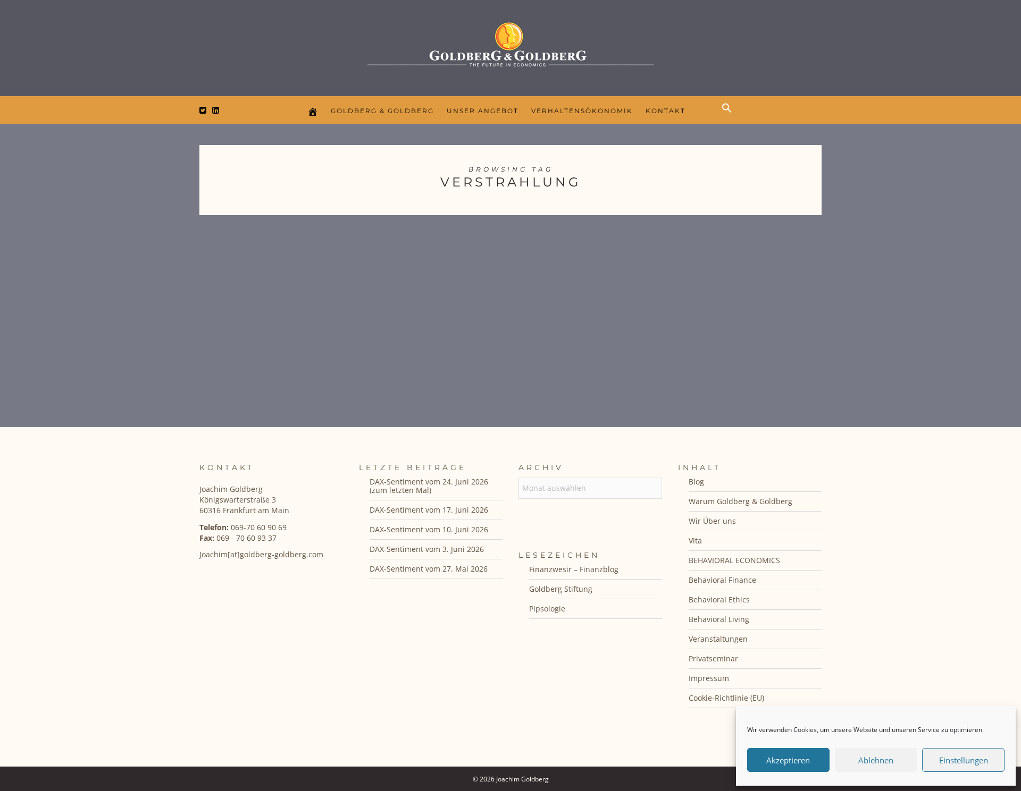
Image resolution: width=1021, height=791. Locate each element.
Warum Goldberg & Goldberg (740, 501)
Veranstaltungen (718, 639)
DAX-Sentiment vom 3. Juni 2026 (427, 549)
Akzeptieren (788, 760)
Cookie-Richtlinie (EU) (726, 698)
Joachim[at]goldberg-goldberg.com (261, 554)
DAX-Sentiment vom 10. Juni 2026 (429, 529)
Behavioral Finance (722, 580)
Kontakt (665, 111)
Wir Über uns (712, 521)
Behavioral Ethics (719, 599)
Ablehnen (875, 760)
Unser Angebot (482, 111)
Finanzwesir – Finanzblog (573, 569)
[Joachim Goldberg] (510, 45)
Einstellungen (963, 760)
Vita (695, 540)
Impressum (709, 678)
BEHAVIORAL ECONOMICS (734, 560)
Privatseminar (713, 658)
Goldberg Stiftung (560, 589)
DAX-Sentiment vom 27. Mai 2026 (429, 569)
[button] (730, 117)
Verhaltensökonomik (582, 111)
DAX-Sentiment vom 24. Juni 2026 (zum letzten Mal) (429, 486)
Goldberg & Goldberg (382, 111)
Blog (696, 482)
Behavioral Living (719, 619)
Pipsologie (547, 608)
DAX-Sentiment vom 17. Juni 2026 (429, 510)
